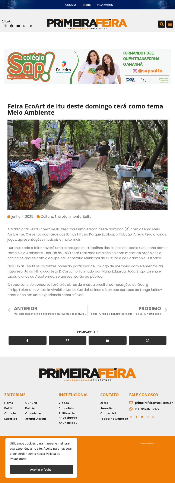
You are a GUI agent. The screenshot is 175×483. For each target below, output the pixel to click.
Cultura (47, 216)
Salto (87, 216)
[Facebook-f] (136, 416)
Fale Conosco (143, 394)
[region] (41, 458)
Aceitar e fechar (41, 469)
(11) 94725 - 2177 (147, 409)
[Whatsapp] (24, 26)
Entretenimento (68, 216)
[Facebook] (12, 26)
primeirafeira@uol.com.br (154, 403)
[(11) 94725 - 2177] (131, 409)
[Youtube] (18, 26)
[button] (161, 24)
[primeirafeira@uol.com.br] (131, 403)
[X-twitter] (31, 26)
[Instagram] (5, 26)
